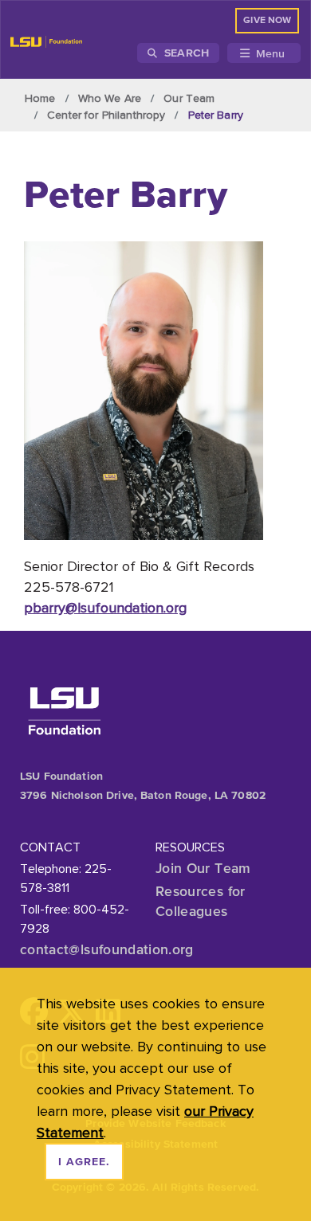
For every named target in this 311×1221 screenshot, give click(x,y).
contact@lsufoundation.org (107, 949)
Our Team (189, 98)
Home (40, 98)
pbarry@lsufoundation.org (105, 607)
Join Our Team (203, 868)
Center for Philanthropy (106, 115)
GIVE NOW (267, 20)
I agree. (84, 1162)
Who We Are (109, 98)
